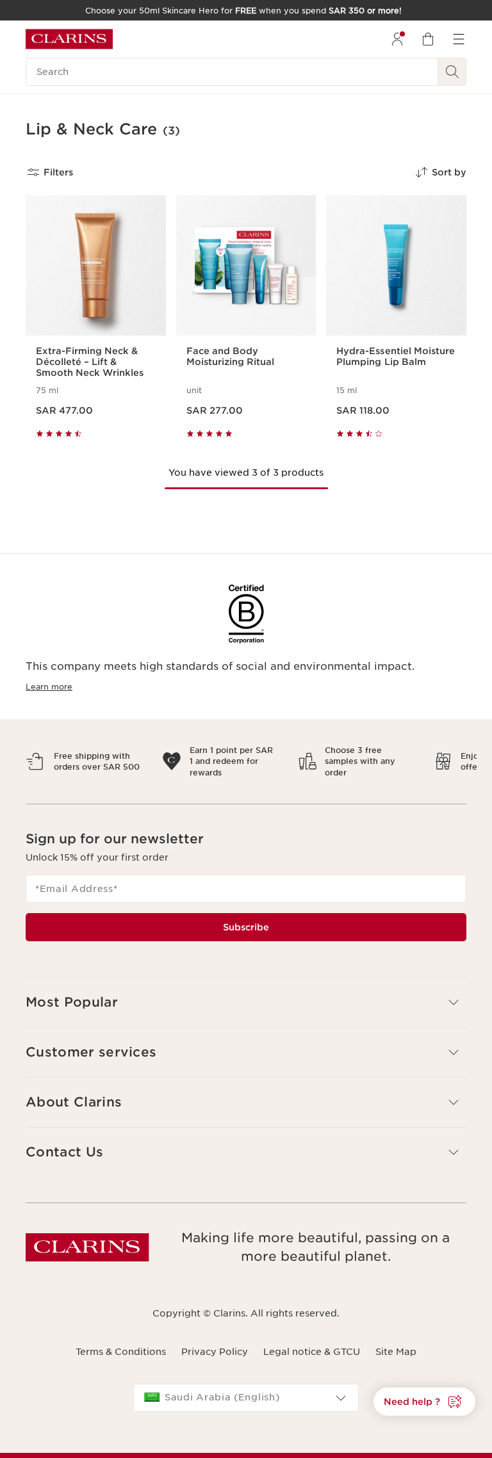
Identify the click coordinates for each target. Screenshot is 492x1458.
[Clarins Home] (69, 39)
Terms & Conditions (121, 1352)
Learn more (49, 687)
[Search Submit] (452, 72)
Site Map (395, 1352)
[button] (424, 1402)
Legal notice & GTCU (311, 1352)
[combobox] (246, 1398)
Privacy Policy (214, 1352)
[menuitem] (397, 39)
